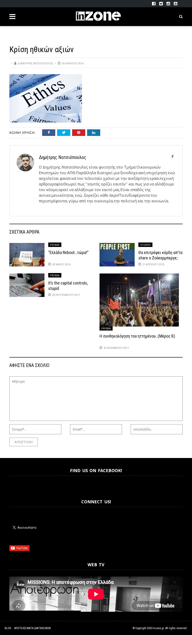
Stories (145, 244)
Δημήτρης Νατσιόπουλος (35, 63)
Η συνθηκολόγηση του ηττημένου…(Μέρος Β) (137, 336)
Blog (8, 628)
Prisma (54, 244)
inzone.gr (158, 628)
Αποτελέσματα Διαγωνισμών (32, 628)
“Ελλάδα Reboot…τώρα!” (68, 252)
